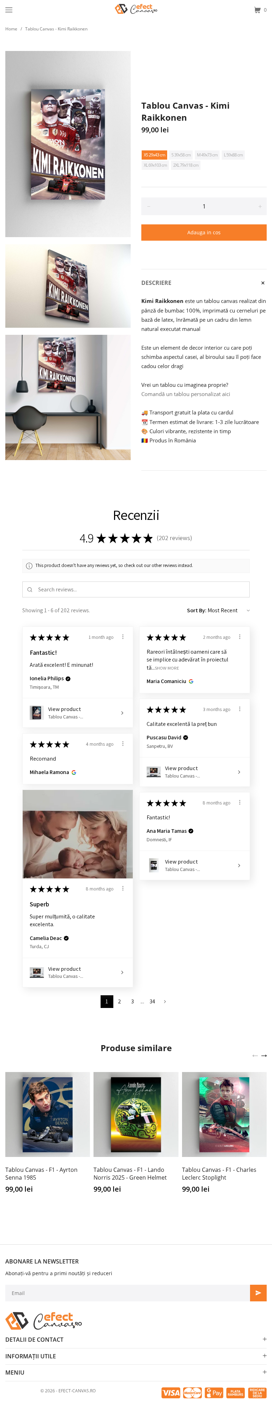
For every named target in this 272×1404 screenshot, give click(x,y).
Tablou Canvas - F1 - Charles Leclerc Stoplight (219, 1173)
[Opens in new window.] (190, 681)
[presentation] (255, 1055)
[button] (68, 679)
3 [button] (132, 1001)
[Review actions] (123, 637)
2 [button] (119, 1001)
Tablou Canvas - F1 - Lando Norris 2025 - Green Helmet (130, 1173)
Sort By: (196, 610)
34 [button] (152, 1001)
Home (11, 29)
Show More (167, 667)
